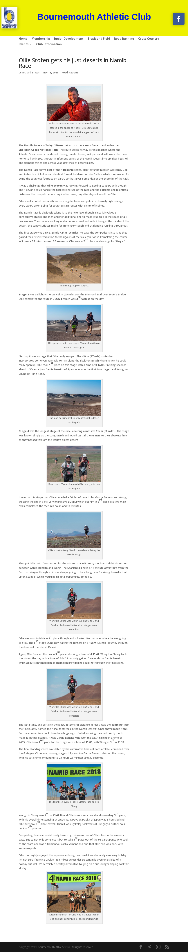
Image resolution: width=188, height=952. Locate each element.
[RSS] (167, 947)
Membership (41, 39)
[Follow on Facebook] (179, 19)
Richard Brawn (30, 72)
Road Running (124, 39)
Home (23, 39)
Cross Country (148, 39)
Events (23, 44)
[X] (149, 947)
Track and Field (99, 39)
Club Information (49, 44)
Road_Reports (70, 72)
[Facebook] (140, 947)
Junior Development (69, 39)
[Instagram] (158, 947)
